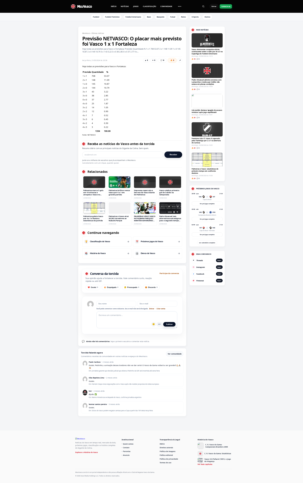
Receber (173, 155)
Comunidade (166, 6)
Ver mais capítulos (205, 464)
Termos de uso (165, 462)
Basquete (160, 17)
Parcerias (126, 451)
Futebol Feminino (112, 17)
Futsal (172, 17)
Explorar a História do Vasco (86, 452)
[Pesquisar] (203, 6)
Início (113, 6)
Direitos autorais (166, 447)
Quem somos (128, 444)
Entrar (214, 6)
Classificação (149, 6)
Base (149, 17)
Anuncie (126, 455)
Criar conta (161, 309)
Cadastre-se (225, 6)
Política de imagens (167, 451)
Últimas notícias (97, 33)
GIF (159, 324)
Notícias (125, 6)
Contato (126, 447)
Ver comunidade (175, 354)
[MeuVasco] (81, 6)
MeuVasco (86, 33)
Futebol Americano (133, 17)
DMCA (162, 444)
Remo (183, 17)
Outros (207, 17)
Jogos (136, 6)
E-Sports (195, 17)
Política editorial (166, 455)
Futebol (96, 17)
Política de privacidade (169, 459)
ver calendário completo (207, 243)
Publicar (169, 324)
